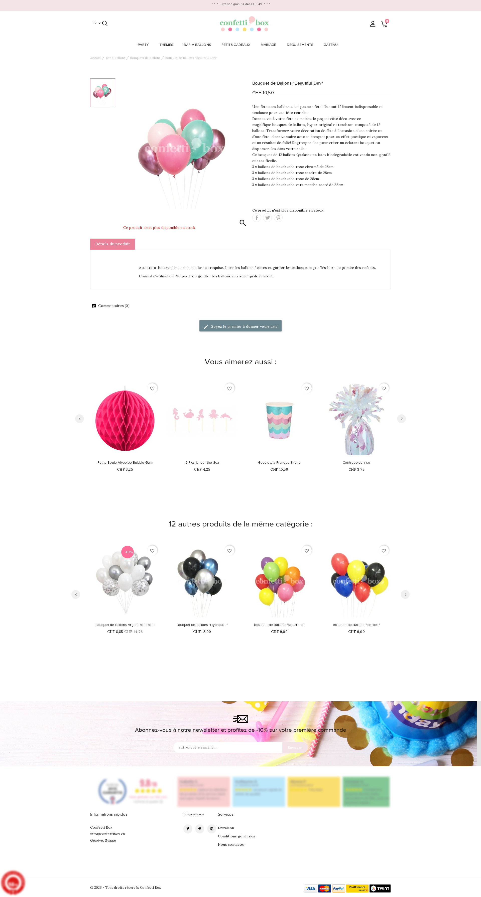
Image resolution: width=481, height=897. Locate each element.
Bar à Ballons (197, 45)
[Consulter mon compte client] (373, 24)
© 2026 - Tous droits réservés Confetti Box (125, 887)
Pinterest (278, 218)
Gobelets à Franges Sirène (279, 462)
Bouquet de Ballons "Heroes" (356, 625)
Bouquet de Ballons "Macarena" (279, 625)
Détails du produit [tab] (112, 244)
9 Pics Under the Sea (202, 462)
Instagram (211, 828)
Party (143, 45)
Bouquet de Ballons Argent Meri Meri (125, 625)
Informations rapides (108, 814)
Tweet (267, 218)
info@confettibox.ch (107, 834)
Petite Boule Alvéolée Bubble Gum (125, 462)
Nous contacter (231, 844)
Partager (257, 218)
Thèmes (166, 45)
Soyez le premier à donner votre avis (244, 326)
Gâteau (331, 45)
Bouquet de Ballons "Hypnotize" (202, 625)
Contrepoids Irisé (356, 462)
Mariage (268, 45)
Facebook (187, 828)
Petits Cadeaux (235, 45)
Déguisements (300, 45)
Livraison (226, 828)
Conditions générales (236, 836)
